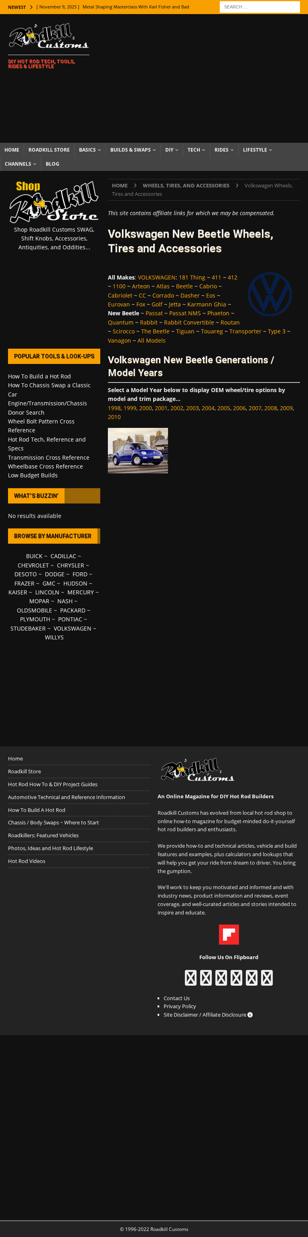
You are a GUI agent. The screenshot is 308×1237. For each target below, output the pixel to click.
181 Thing (192, 277)
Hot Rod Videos (26, 861)
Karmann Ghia (206, 304)
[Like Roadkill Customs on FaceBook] (191, 981)
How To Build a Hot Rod (39, 376)
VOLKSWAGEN (157, 277)
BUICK (34, 556)
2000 (145, 408)
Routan (230, 322)
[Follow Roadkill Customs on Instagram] (206, 981)
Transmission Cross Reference (48, 457)
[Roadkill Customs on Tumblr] (236, 981)
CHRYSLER (70, 565)
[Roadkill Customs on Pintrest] (221, 981)
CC (142, 295)
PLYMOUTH (35, 619)
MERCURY (80, 592)
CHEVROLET (33, 565)
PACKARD (72, 610)
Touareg (212, 331)
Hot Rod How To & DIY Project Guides (52, 784)
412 (232, 277)
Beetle (184, 286)
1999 (130, 408)
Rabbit (149, 322)
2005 (223, 408)
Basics (87, 149)
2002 (176, 408)
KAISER (17, 592)
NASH (65, 601)
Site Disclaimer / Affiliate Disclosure (205, 1014)
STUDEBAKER (28, 628)
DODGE (55, 574)
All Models (152, 340)
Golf (157, 304)
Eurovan (119, 304)
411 (216, 277)
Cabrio (208, 286)
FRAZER (24, 583)
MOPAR (39, 601)
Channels (18, 163)
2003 (192, 408)
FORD (80, 574)
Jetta (175, 304)
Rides (222, 149)
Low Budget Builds (33, 475)
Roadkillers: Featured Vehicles (43, 835)
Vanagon (119, 340)
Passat (154, 313)
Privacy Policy (180, 1006)
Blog (52, 163)
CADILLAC (63, 556)
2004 (208, 408)
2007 (255, 408)
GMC (49, 583)
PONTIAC (70, 619)
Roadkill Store (49, 149)
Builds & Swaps (130, 149)
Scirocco (124, 331)
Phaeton (218, 313)
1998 (114, 408)
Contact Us (177, 998)
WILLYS (54, 637)
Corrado (163, 295)
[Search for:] (260, 6)
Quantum (121, 322)
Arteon (141, 286)
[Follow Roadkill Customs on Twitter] (251, 981)
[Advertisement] (206, 78)
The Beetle (155, 331)
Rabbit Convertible (189, 322)
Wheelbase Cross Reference (45, 466)
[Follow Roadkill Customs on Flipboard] (229, 940)
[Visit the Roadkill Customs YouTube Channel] (267, 981)
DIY (169, 149)
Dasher (190, 295)
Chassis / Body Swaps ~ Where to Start (53, 822)
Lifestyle (255, 149)
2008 (270, 408)
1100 (119, 286)
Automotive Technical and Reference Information (66, 797)
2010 (114, 417)
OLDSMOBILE (34, 610)
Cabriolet (120, 295)
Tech (194, 149)
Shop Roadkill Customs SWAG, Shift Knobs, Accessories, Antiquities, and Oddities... (54, 238)
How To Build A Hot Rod (36, 810)
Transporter (245, 331)
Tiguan (185, 331)
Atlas (163, 286)
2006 (239, 408)
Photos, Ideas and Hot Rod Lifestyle (50, 848)
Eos (210, 295)
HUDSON (75, 583)
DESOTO (25, 574)
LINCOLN (47, 592)
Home (11, 149)
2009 (286, 408)
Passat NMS (185, 313)
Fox (140, 304)
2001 (161, 408)
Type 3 (277, 331)
